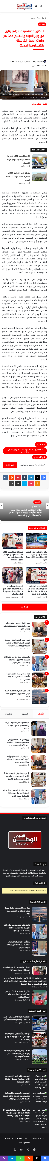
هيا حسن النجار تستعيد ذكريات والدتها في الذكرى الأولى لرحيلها (17, 725)
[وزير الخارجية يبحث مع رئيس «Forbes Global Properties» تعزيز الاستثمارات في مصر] (38, 745)
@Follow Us (40, 883)
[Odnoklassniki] (37, 483)
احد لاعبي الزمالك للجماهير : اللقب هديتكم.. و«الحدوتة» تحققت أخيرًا (16, 1018)
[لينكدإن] (31, 477)
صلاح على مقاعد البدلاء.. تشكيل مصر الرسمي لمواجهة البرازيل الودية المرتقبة (17, 994)
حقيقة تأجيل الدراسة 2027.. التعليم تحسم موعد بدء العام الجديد (18, 177)
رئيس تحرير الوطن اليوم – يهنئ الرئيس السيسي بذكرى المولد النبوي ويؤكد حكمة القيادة (17, 642)
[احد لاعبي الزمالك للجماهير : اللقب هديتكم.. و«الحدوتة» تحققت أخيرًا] (39, 1023)
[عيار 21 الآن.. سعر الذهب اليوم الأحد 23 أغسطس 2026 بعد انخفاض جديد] (39, 680)
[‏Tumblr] (24, 477)
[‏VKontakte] (5, 477)
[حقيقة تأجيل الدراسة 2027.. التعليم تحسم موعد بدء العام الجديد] (39, 176)
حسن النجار (39, 61)
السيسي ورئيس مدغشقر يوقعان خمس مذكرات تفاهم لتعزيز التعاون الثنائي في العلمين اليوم (16, 1095)
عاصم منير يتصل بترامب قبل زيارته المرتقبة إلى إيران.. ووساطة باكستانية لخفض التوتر (17, 659)
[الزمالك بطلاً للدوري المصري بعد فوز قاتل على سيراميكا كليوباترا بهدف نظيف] (39, 1039)
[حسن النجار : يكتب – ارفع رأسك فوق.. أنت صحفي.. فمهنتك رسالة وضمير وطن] (39, 629)
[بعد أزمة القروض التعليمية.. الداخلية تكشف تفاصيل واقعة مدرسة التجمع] (39, 948)
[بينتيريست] (18, 477)
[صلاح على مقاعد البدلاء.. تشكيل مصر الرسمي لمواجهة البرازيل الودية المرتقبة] (39, 997)
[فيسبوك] (43, 477)
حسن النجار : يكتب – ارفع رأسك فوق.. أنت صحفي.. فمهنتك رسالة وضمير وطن (16, 626)
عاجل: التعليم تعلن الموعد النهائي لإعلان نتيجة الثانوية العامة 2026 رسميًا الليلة (36, 555)
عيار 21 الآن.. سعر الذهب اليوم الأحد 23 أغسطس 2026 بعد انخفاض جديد (18, 676)
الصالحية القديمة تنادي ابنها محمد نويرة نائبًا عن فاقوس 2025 (16, 969)
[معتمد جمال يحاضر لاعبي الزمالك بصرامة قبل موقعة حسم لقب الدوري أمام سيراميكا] (39, 1056)
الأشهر (41, 714)
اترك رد (24, 607)
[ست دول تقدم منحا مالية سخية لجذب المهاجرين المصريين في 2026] (39, 696)
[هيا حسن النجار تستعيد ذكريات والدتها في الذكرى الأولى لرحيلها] (38, 728)
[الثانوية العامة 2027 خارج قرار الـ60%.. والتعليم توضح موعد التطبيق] (39, 161)
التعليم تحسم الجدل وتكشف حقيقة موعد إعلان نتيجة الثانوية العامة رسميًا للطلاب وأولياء (12, 590)
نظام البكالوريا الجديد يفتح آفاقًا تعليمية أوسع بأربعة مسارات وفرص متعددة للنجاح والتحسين (25, 513)
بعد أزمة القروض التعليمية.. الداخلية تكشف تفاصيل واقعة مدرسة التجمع (18, 944)
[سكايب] (24, 483)
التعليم (33, 18)
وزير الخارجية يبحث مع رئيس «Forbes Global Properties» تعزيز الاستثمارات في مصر (18, 742)
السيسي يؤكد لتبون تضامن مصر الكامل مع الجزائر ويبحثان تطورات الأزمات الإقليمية (17, 1079)
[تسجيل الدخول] (36, 7)
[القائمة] (45, 7)
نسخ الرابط (10, 465)
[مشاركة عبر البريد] (18, 483)
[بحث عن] (40, 7)
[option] (24, 506)
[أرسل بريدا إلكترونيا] (34, 61)
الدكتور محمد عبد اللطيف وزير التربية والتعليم (24, 451)
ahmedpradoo (24, 1142)
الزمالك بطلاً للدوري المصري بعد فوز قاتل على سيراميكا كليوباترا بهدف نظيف (17, 1036)
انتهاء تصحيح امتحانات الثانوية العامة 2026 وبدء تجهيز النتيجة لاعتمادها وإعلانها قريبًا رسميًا (37, 590)
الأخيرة (25, 714)
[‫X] (37, 477)
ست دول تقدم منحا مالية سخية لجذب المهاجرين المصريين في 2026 (17, 693)
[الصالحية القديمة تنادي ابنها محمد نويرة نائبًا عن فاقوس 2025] (39, 970)
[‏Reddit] (11, 477)
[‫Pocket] (31, 483)
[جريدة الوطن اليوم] (24, 6)
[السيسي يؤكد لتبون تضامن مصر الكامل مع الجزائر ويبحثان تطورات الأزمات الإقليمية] (39, 1082)
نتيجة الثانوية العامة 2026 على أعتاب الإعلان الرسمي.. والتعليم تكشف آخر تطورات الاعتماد (12, 555)
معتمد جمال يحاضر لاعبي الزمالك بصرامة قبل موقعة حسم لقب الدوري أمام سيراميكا (17, 1053)
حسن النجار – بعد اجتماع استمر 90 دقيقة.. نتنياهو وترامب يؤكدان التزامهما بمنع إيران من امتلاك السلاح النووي (16, 1114)
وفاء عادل (39, 457)
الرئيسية (41, 18)
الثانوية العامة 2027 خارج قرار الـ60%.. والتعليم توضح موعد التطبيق (18, 159)
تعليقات (8, 714)
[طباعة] (11, 483)
